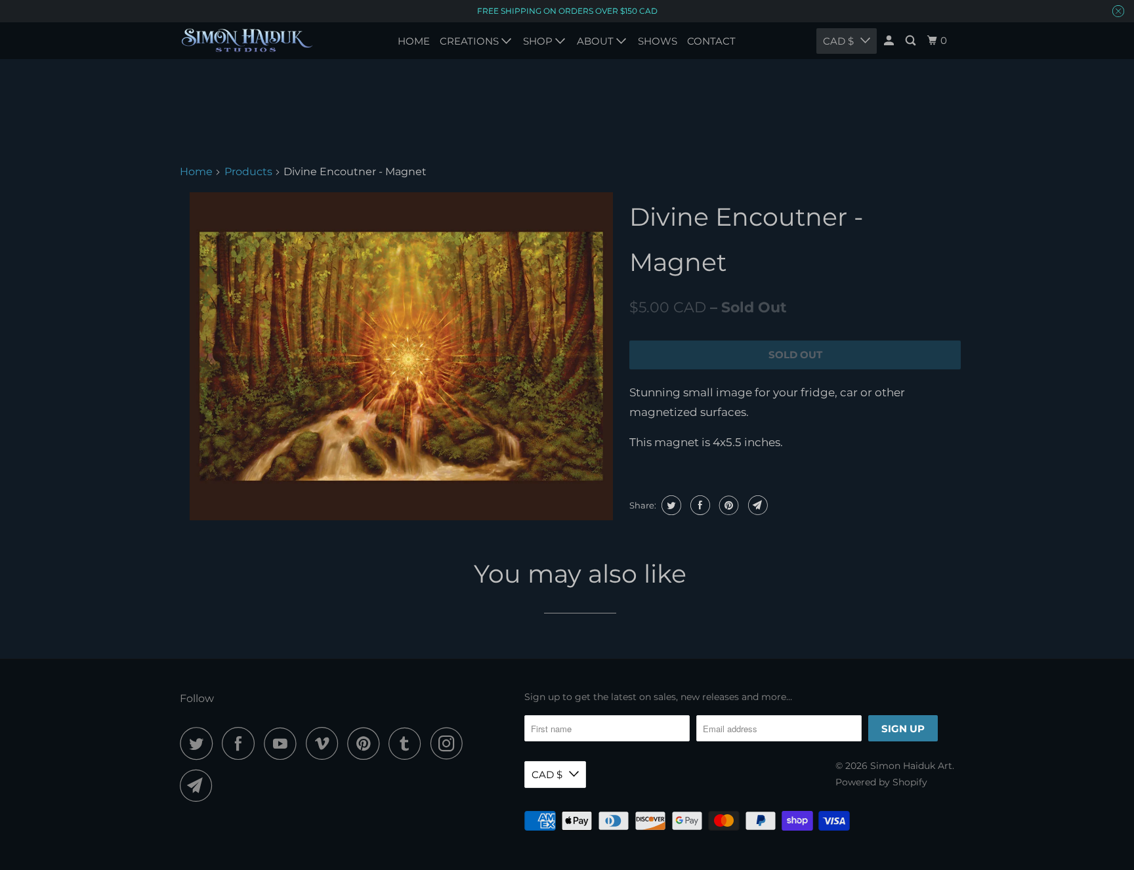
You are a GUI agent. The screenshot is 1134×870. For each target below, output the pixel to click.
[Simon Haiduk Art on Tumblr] (408, 743)
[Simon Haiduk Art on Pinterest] (366, 743)
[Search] (911, 40)
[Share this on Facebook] (698, 505)
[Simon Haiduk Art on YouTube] (283, 743)
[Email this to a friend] (756, 505)
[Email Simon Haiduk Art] (199, 785)
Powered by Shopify (881, 782)
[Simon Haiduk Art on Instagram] (450, 743)
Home (196, 171)
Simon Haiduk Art (911, 766)
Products (248, 171)
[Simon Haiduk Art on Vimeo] (325, 743)
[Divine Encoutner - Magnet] (401, 356)
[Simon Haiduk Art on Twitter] (199, 743)
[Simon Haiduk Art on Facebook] (241, 743)
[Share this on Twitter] (669, 505)
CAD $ (547, 774)
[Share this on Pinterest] (727, 505)
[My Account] (889, 40)
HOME (414, 41)
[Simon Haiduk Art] (247, 40)
